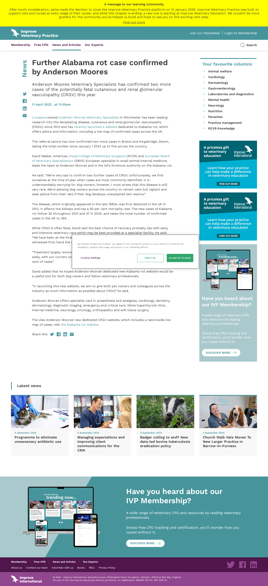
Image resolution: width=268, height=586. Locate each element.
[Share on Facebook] (19, 101)
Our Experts (94, 45)
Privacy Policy (107, 567)
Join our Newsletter (205, 33)
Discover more (218, 353)
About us (16, 567)
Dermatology (218, 83)
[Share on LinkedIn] (19, 108)
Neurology (216, 105)
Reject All (150, 257)
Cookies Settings (90, 257)
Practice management (225, 123)
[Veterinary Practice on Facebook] (242, 564)
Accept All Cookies (180, 257)
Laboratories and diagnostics (231, 94)
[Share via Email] (19, 115)
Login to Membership (240, 33)
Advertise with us (62, 567)
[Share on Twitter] (19, 94)
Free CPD (41, 45)
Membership (20, 45)
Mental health (219, 100)
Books (81, 567)
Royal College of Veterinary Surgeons (97, 156)
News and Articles (66, 45)
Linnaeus (39, 117)
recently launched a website (95, 127)
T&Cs (92, 567)
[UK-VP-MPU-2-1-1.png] (228, 165)
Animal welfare (220, 71)
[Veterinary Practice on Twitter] (231, 564)
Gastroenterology (221, 88)
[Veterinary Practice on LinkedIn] (253, 564)
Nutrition (215, 111)
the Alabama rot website (79, 324)
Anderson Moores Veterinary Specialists (88, 117)
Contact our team (37, 567)
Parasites (215, 117)
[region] (135, 251)
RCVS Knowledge (221, 128)
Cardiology (216, 77)
